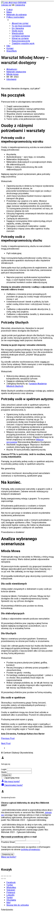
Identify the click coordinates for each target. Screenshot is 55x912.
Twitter (9, 885)
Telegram (10, 890)
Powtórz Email (8, 842)
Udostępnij (11, 79)
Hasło (4, 772)
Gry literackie (18, 28)
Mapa (9, 12)
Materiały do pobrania (16, 14)
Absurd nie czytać (20, 23)
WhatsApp (11, 887)
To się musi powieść (21, 26)
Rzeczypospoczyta (21, 41)
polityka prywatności (30, 849)
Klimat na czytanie (20, 38)
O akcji (9, 9)
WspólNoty (11, 51)
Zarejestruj (20, 5)
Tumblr (9, 897)
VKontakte (11, 900)
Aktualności (11, 69)
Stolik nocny (17, 31)
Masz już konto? (8, 857)
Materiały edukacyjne (16, 71)
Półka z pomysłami (15, 17)
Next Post (6, 743)
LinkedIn (10, 895)
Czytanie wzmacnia (21, 36)
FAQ (8, 46)
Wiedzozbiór (18, 33)
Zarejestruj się (7, 854)
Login (3, 769)
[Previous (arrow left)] (2, 878)
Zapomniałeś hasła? (12, 785)
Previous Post (8, 738)
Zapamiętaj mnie (11, 778)
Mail (8, 902)
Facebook (11, 882)
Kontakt (9, 48)
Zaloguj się (6, 5)
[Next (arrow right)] (5, 878)
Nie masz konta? (10, 781)
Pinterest (10, 892)
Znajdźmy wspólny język (23, 43)
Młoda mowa (12, 74)
